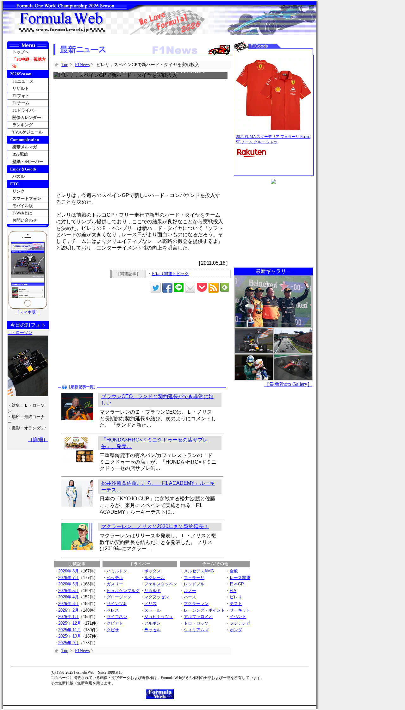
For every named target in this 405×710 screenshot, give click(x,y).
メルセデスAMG (199, 571)
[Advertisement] (98, 339)
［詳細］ (38, 439)
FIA (233, 590)
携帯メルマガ (24, 147)
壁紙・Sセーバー (27, 161)
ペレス (113, 610)
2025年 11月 (69, 629)
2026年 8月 (68, 571)
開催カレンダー (26, 117)
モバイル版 (22, 205)
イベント (238, 616)
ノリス (150, 603)
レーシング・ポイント (204, 610)
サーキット (240, 610)
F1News (82, 64)
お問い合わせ (24, 220)
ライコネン (117, 616)
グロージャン (119, 597)
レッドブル (194, 584)
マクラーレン (196, 603)
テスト (236, 603)
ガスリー (115, 584)
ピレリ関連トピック (170, 273)
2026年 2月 (68, 610)
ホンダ (236, 629)
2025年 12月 (69, 623)
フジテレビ (240, 623)
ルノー (190, 590)
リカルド (152, 590)
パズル (18, 176)
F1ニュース (23, 81)
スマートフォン (26, 198)
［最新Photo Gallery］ (288, 384)
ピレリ (236, 597)
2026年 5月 (68, 590)
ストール (152, 610)
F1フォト (20, 95)
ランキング (22, 124)
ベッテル (115, 577)
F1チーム (20, 103)
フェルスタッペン (160, 584)
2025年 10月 (69, 636)
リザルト (20, 88)
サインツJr (117, 603)
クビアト (115, 623)
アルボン (152, 623)
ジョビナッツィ (158, 616)
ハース (190, 597)
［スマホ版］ (27, 312)
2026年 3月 (68, 603)
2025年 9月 (68, 642)
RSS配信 (20, 154)
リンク (18, 191)
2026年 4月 (68, 597)
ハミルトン (117, 571)
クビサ (113, 629)
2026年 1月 (68, 616)
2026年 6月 (68, 584)
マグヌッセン (156, 597)
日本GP (237, 584)
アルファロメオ (198, 616)
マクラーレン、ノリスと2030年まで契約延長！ (155, 526)
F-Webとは (22, 213)
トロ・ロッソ (196, 623)
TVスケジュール (27, 132)
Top (64, 64)
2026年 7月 (68, 577)
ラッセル (152, 629)
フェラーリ (194, 577)
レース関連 (240, 577)
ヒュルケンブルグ (123, 590)
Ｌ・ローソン (20, 332)
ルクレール (154, 577)
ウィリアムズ (196, 629)
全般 (234, 571)
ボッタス (152, 571)
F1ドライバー (25, 110)
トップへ (20, 52)
